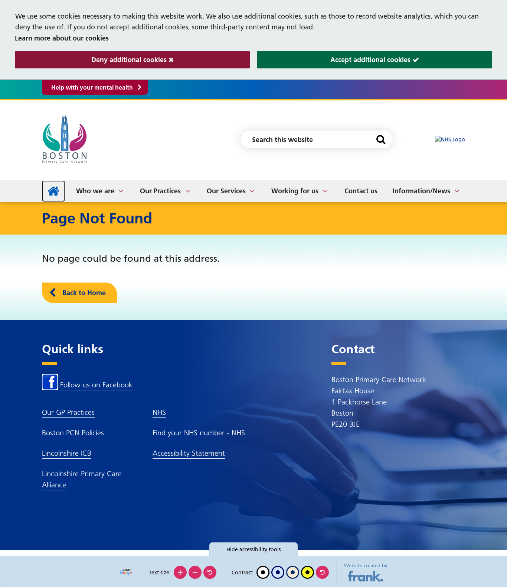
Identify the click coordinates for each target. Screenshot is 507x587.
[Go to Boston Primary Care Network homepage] (66, 139)
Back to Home (84, 292)
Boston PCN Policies (73, 432)
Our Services (226, 191)
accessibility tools (253, 549)
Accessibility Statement (189, 453)
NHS (159, 412)
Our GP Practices (68, 412)
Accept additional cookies (334, 59)
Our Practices (160, 191)
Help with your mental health (92, 87)
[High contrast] (307, 572)
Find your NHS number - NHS (199, 432)
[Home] (53, 191)
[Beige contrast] (292, 572)
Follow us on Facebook (96, 384)
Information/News (421, 191)
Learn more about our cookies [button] (62, 38)
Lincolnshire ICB (66, 453)
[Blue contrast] (277, 572)
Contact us (360, 191)
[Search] (381, 139)
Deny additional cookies (92, 59)
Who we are (95, 191)
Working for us (294, 191)
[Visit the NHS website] (450, 139)
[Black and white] (262, 572)
